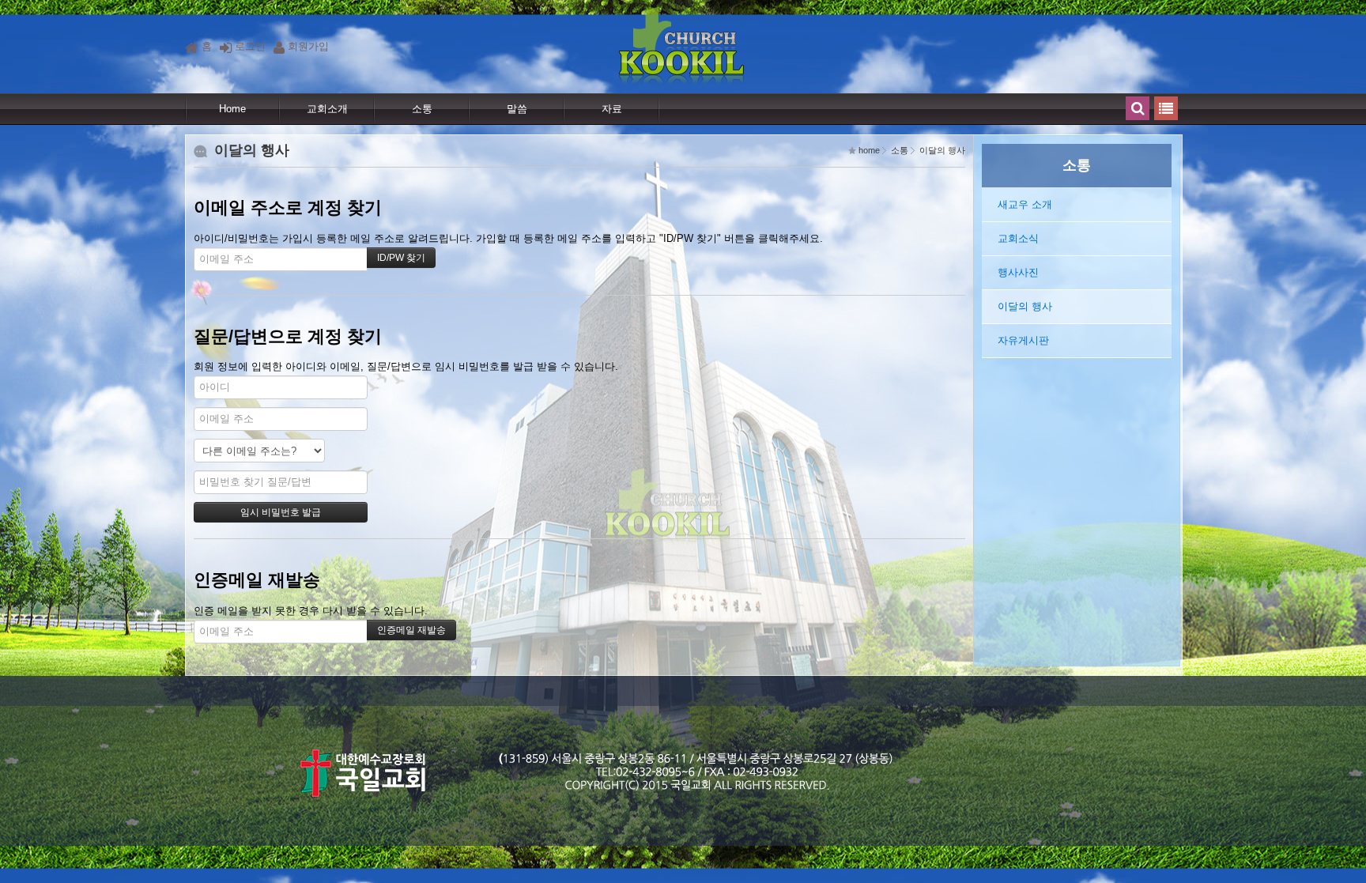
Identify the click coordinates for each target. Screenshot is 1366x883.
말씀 (517, 109)
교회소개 (327, 109)
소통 (422, 109)
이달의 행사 (1025, 306)
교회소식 (1018, 238)
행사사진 (1018, 272)
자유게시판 (1023, 340)
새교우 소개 (1025, 204)
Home (232, 109)
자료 (612, 109)
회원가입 (308, 46)
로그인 (250, 46)
